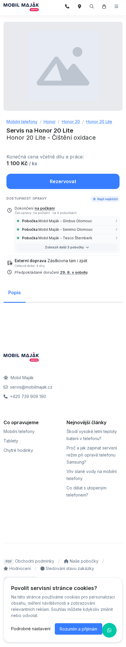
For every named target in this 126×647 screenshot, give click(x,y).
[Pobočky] (80, 7)
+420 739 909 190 (27, 396)
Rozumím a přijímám (78, 628)
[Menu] (116, 7)
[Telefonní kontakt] (67, 7)
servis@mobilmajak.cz (30, 386)
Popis (14, 292)
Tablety (11, 440)
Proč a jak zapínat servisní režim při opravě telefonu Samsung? (92, 454)
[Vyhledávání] (92, 7)
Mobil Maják (21, 377)
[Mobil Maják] (21, 6)
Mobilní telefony (19, 431)
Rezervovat (63, 181)
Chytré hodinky (18, 450)
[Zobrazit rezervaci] (104, 7)
